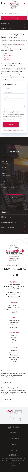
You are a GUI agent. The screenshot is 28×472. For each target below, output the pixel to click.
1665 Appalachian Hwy (15, 295)
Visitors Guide (8, 55)
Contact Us (14, 197)
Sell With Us (7, 60)
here (2, 76)
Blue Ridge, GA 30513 (14, 297)
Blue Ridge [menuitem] (14, 338)
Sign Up (5, 399)
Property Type (6, 217)
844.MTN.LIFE (15, 265)
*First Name (4, 161)
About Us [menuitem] (14, 350)
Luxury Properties (7, 227)
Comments (4, 185)
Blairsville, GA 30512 (14, 289)
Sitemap (14, 444)
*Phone (3, 179)
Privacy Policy (12, 119)
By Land (4, 232)
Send (11, 125)
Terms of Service (17, 130)
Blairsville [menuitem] (14, 335)
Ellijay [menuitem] (14, 340)
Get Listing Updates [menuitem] (14, 325)
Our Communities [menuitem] (14, 322)
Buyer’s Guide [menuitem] (14, 327)
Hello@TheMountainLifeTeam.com (13, 270)
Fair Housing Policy (14, 438)
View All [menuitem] (14, 342)
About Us (6, 53)
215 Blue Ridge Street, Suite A (15, 287)
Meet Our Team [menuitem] (14, 353)
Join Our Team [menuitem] (14, 362)
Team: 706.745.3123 (14, 305)
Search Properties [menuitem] (14, 320)
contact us (12, 47)
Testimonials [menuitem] (14, 355)
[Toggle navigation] (25, 3)
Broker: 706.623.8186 (14, 307)
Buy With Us (7, 58)
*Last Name (4, 167)
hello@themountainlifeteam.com (14, 310)
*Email (3, 173)
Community (5, 212)
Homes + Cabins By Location (11, 222)
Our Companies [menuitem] (14, 357)
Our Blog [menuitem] (14, 359)
